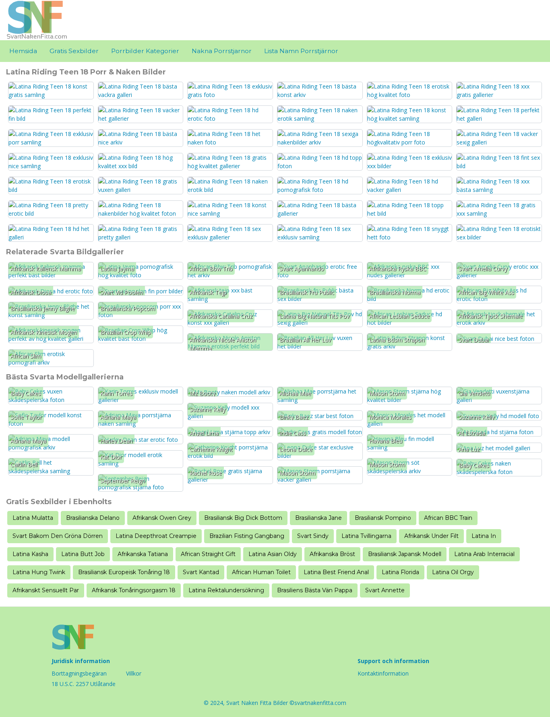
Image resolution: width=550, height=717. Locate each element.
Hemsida (23, 51)
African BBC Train (448, 517)
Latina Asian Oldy (272, 554)
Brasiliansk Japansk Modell (404, 554)
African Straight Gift (208, 554)
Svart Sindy (313, 536)
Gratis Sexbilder (74, 51)
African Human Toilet (261, 572)
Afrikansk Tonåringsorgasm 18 (134, 590)
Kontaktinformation (383, 673)
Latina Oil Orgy (453, 572)
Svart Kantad (201, 572)
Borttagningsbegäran (79, 673)
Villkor (133, 673)
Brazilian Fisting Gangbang (246, 536)
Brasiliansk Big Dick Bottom (243, 517)
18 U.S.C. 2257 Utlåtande (84, 684)
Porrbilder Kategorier (145, 51)
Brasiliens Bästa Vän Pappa (314, 590)
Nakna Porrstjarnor (222, 51)
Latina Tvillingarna (366, 536)
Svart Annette (385, 590)
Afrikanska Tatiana (143, 554)
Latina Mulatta (32, 517)
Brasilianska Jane (318, 517)
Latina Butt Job (83, 554)
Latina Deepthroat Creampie (156, 536)
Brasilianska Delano (93, 517)
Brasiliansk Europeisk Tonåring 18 (124, 572)
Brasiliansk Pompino (383, 517)
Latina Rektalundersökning (226, 590)
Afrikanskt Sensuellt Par (45, 590)
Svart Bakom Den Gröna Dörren (57, 536)
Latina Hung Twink (38, 572)
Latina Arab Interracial (484, 554)
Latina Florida (400, 572)
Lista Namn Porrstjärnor (301, 51)
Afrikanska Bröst (332, 554)
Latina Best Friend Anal (336, 572)
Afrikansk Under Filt (431, 536)
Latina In (483, 536)
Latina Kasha (30, 554)
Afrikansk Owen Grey (161, 517)
